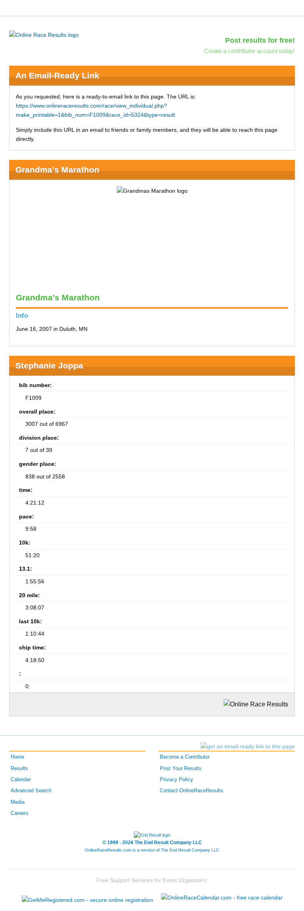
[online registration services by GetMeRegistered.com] (87, 898)
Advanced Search (31, 790)
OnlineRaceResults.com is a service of (152, 850)
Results (19, 768)
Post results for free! (260, 40)
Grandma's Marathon (57, 169)
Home (17, 757)
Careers (19, 813)
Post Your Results (180, 768)
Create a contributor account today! (249, 50)
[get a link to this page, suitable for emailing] (248, 746)
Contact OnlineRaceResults (191, 790)
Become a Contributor (185, 757)
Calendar (21, 779)
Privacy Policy (176, 779)
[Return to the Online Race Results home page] (44, 34)
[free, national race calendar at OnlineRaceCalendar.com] (222, 897)
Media (18, 802)
